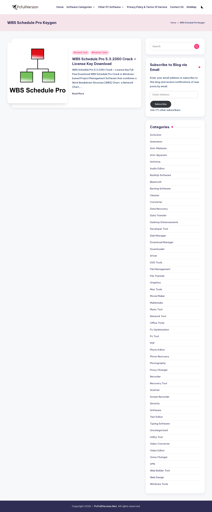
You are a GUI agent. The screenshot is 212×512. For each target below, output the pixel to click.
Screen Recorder (159, 396)
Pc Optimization (159, 329)
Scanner (155, 390)
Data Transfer (158, 215)
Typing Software (160, 423)
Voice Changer (159, 457)
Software (155, 410)
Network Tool (81, 52)
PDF (152, 343)
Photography (158, 363)
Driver (153, 255)
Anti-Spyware (158, 155)
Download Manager (161, 242)
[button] (196, 46)
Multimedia (156, 302)
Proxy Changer (159, 370)
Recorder (155, 376)
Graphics (155, 282)
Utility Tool (156, 437)
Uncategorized (159, 430)
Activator (156, 134)
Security (155, 403)
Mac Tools (156, 289)
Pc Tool (154, 336)
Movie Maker (157, 296)
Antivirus (155, 161)
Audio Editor (157, 168)
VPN (152, 464)
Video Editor (157, 450)
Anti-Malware (158, 148)
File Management (160, 269)
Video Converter (160, 443)
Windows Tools (99, 52)
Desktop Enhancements (164, 222)
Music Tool (156, 309)
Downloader (157, 249)
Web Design (157, 477)
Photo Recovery (159, 356)
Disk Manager (158, 235)
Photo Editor (157, 349)
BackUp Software (160, 175)
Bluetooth (156, 182)
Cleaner (154, 195)
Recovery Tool (158, 383)
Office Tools (157, 322)
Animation (156, 141)
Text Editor (156, 416)
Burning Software (160, 188)
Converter (156, 202)
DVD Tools (156, 262)
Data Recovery (159, 208)
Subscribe (161, 104)
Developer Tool (159, 228)
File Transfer (157, 276)
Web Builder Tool (160, 470)
